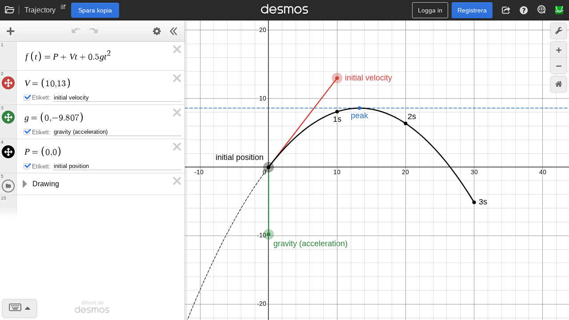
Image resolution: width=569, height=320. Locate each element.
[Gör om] (93, 31)
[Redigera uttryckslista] (157, 31)
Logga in (430, 10)
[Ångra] (76, 31)
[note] (63, 8)
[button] (506, 10)
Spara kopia (95, 10)
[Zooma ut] (558, 65)
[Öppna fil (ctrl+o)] (10, 10)
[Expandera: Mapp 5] (24, 184)
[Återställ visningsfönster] (558, 84)
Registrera (472, 10)
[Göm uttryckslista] (174, 31)
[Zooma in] (558, 49)
